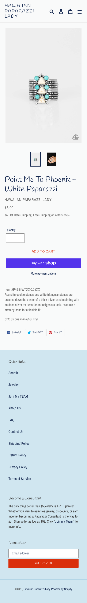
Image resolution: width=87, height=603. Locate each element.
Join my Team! (64, 521)
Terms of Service (19, 478)
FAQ (11, 419)
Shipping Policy (18, 443)
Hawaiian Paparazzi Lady (19, 11)
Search (13, 372)
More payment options (43, 273)
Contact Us (15, 431)
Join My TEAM (18, 396)
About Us (14, 407)
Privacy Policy (17, 466)
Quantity (10, 230)
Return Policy (17, 455)
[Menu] (79, 11)
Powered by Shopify (61, 589)
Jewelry (13, 384)
